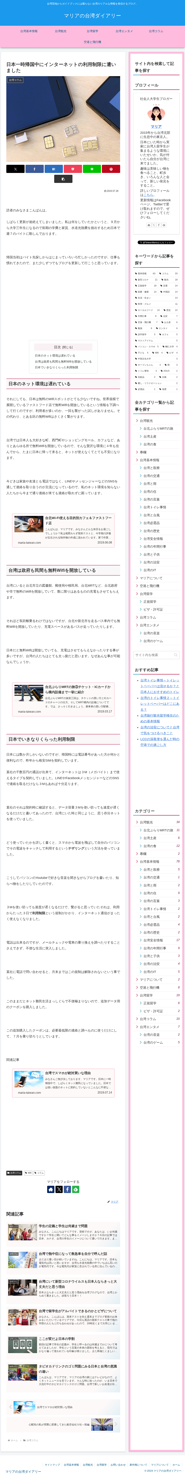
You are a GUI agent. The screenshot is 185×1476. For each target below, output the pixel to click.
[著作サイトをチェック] (50, 1189)
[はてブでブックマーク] (54, 169)
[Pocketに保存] (73, 169)
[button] (63, 179)
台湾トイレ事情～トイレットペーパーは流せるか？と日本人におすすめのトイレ (159, 686)
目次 (57, 347)
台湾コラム (15, 1173)
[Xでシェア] (15, 169)
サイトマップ (52, 1464)
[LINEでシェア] (92, 169)
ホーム (176, 1464)
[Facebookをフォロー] (67, 1189)
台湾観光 (88, 1464)
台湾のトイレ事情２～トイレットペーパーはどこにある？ (159, 704)
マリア (156, 127)
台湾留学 (102, 1464)
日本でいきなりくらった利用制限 (56, 367)
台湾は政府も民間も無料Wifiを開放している (63, 361)
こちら (148, 195)
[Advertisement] (63, 309)
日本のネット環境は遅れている (55, 355)
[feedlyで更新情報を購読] (75, 1189)
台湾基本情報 (71, 1464)
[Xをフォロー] (59, 1189)
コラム (40, 1173)
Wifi (29, 1173)
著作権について (138, 1464)
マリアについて (160, 1464)
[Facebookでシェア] (34, 169)
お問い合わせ (118, 1464)
